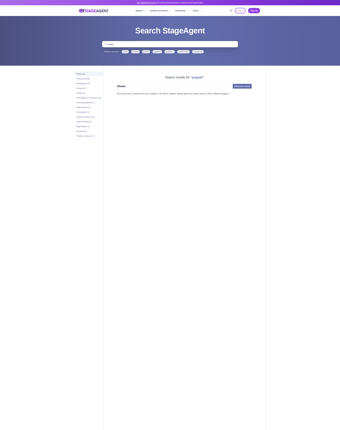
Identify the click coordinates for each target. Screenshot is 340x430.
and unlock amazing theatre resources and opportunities (170, 3)
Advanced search (242, 86)
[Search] (231, 10)
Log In (240, 11)
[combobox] (170, 44)
